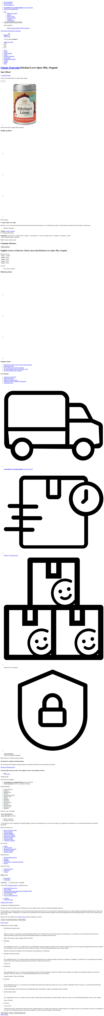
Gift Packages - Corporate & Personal (13, 862)
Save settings (4, 1013)
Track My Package (9, 850)
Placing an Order (8, 831)
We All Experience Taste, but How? (13, 370)
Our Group (7, 870)
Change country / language (17, 882)
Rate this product (5, 247)
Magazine (6, 860)
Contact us (10, 19)
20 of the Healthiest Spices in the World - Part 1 (16, 369)
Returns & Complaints (9, 836)
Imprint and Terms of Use (10, 888)
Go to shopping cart (9, 5)
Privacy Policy (7, 889)
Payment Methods (8, 833)
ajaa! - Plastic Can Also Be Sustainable (14, 367)
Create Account (8, 847)
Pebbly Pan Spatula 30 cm (10, 380)
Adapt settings (22, 919)
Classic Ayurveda (10, 67)
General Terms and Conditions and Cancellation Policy (18, 891)
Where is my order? (12, 13)
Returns (9, 15)
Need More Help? (8, 839)
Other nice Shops (8, 899)
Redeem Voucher (8, 852)
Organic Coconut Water (10, 377)
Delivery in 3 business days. (11, 9)
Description (5, 220)
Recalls (6, 863)
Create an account (8, 42)
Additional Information (8, 233)
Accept (3, 919)
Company (6, 898)
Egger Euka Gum (8, 383)
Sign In (6, 846)
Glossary (6, 859)
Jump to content (8, 3)
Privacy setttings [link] (8, 894)
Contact (6, 872)
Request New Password (10, 849)
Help (5, 12)
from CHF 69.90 (18, 7)
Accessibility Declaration (10, 892)
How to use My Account (10, 830)
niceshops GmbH (12, 885)
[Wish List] (5, 44)
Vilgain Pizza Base (9, 378)
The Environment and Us (10, 857)
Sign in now (7, 36)
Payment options (11, 18)
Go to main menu (8, 2)
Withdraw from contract (7, 902)
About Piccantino (8, 869)
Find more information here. (8, 767)
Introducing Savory (9, 366)
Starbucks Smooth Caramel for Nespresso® (15, 381)
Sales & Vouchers (8, 837)
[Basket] (53, 47)
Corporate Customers (9, 840)
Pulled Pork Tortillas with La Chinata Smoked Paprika (18, 364)
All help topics (11, 20)
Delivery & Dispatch (9, 834)
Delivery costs (10, 16)
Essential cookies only (11, 919)
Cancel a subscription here (10, 895)
